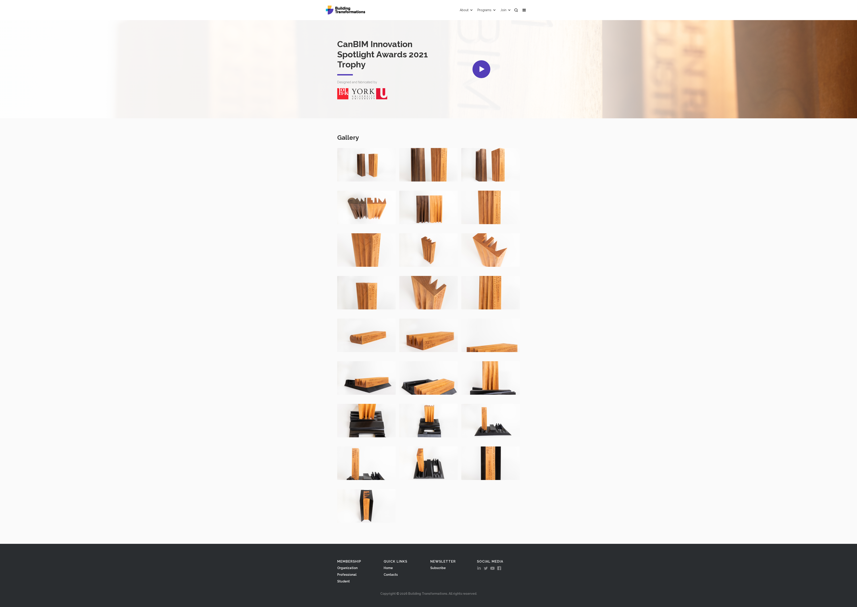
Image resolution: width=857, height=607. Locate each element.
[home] (345, 10)
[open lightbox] (481, 69)
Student (343, 581)
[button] (525, 10)
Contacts (391, 574)
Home (388, 568)
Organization (347, 568)
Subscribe (438, 568)
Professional (346, 574)
